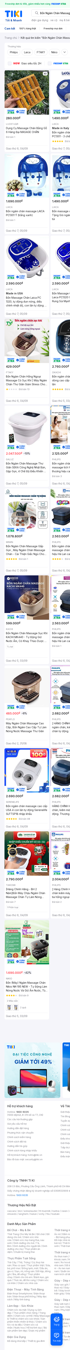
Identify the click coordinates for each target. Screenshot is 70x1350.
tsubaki (56, 1214)
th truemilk (45, 1211)
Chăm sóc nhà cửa (28, 1283)
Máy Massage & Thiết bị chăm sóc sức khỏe (28, 1317)
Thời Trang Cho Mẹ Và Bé (21, 1234)
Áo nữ (57, 1234)
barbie (56, 1211)
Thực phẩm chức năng (25, 1312)
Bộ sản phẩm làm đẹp (27, 1329)
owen (64, 1211)
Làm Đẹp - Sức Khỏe (20, 1305)
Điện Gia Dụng (16, 1336)
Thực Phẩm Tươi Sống (21, 1258)
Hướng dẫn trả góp (17, 1146)
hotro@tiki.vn (35, 1155)
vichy (41, 1214)
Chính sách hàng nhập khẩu (22, 1150)
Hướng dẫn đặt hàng (18, 1128)
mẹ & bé (65, 20)
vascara (11, 1211)
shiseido (12, 1214)
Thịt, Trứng (24, 1262)
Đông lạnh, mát (30, 1268)
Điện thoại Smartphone (19, 1293)
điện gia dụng (39, 20)
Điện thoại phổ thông (24, 1296)
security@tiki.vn (34, 1159)
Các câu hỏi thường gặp (20, 1119)
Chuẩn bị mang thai (24, 1252)
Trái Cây (11, 1262)
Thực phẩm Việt (35, 1265)
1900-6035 (22, 1112)
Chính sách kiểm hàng (19, 1137)
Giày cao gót (61, 1284)
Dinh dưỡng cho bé (24, 1243)
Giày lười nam (61, 1304)
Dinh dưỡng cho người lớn (27, 1246)
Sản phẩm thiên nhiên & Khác (26, 1320)
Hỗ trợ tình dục (34, 1327)
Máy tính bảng (22, 1299)
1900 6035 (22, 1195)
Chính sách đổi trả (16, 1141)
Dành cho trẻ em (23, 1277)
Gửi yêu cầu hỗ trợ (17, 1123)
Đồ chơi (41, 1234)
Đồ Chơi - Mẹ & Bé (19, 1230)
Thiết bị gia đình (36, 1341)
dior (20, 1211)
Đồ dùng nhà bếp (16, 1341)
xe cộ (53, 20)
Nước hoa (19, 1327)
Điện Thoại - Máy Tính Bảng (25, 1289)
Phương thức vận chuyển (20, 1132)
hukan (33, 1214)
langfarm (23, 1214)
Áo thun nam (61, 1256)
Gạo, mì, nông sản (24, 1271)
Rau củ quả (19, 1265)
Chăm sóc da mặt (16, 1309)
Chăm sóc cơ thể (23, 1315)
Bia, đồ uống (19, 1274)
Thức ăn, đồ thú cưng (24, 1280)
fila (48, 1214)
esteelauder (30, 1211)
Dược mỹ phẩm (37, 1330)
